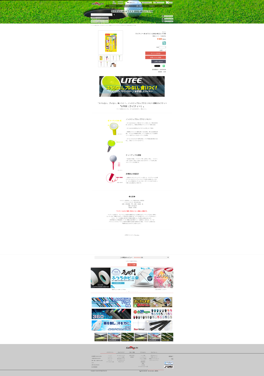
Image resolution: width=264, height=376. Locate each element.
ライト (164, 32)
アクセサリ (152, 6)
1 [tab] (127, 291)
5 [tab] (135, 291)
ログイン (159, 2)
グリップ (110, 358)
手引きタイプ (154, 355)
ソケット (110, 360)
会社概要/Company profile (97, 356)
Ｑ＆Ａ (166, 18)
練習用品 (143, 361)
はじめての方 (167, 16)
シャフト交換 (121, 357)
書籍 (143, 363)
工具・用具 (139, 6)
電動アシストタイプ (154, 358)
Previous (94, 279)
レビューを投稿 (132, 264)
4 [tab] (133, 291)
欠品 (172, 358)
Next (170, 279)
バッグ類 (143, 355)
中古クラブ (121, 361)
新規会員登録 (146, 2)
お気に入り (132, 2)
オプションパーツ (154, 360)
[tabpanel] (132, 279)
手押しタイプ (154, 357)
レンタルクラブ (121, 360)
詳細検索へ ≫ (100, 17)
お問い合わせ (167, 21)
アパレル (143, 360)
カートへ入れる (155, 53)
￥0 (170, 2)
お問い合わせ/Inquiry (95, 364)
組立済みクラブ (121, 358)
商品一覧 (97, 25)
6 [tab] (137, 291)
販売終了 (171, 356)
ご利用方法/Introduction (96, 358)
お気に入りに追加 (155, 57)
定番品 (132, 357)
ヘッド (110, 355)
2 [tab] (129, 291)
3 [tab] (131, 291)
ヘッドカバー (143, 357)
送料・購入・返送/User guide (97, 360)
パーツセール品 (110, 361)
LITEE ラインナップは (132, 235)
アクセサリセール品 (143, 366)
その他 (143, 365)
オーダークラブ (121, 355)
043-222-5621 (120, 3)
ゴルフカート (165, 6)
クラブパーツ (112, 6)
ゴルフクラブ (125, 6)
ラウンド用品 (143, 358)
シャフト (110, 357)
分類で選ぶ (132, 355)
